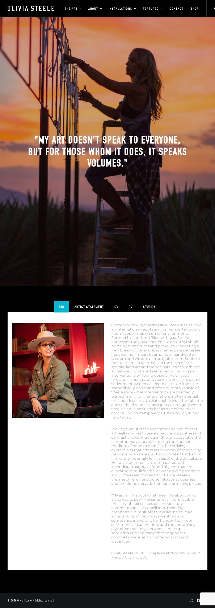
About (93, 8)
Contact (176, 8)
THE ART (71, 8)
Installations (120, 8)
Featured (151, 8)
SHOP (195, 8)
